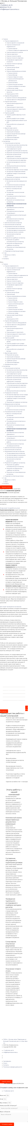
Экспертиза (6, 141)
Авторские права (13, 88)
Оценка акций (11, 69)
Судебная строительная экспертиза (17, 150)
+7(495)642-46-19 (6, 5)
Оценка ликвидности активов (16, 86)
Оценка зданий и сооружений (15, 43)
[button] (14, 262)
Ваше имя (3, 1095)
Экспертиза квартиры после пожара (17, 169)
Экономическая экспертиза (13, 224)
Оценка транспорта (10, 101)
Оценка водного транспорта (15, 107)
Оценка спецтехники (13, 111)
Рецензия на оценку (12, 130)
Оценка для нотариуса (13, 131)
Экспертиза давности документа (16, 230)
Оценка (5, 39)
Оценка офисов (12, 48)
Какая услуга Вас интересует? (8, 1105)
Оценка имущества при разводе (16, 133)
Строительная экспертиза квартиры (17, 158)
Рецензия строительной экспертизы (17, 152)
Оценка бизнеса (9, 65)
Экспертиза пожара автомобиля (16, 171)
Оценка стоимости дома (14, 56)
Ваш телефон (4, 1102)
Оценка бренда (12, 75)
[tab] (14, 508)
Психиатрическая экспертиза (13, 186)
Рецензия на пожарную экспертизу (17, 177)
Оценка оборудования (11, 96)
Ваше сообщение (5, 1111)
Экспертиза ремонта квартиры (17, 160)
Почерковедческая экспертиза (16, 228)
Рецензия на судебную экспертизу (15, 238)
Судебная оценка (12, 135)
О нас (4, 253)
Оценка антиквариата (13, 137)
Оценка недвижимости (11, 41)
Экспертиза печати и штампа (15, 232)
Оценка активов (12, 82)
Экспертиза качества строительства (17, 145)
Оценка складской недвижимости (18, 50)
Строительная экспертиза (12, 143)
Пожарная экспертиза (11, 167)
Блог (6, 256)
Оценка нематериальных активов (16, 71)
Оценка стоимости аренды (14, 63)
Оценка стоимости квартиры (15, 58)
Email (1, 1099)
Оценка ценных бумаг (13, 67)
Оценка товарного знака (15, 77)
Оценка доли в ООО (12, 94)
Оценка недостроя (12, 54)
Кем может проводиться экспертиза (10, 606)
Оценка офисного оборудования (16, 99)
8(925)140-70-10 (5, 7)
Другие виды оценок (11, 128)
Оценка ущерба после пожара (15, 118)
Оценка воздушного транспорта (16, 109)
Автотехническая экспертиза (13, 222)
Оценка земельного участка (15, 52)
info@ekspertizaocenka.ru (9, 9)
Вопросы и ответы (10, 255)
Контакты (6, 258)
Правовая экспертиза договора (14, 251)
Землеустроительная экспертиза (16, 166)
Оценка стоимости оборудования (16, 97)
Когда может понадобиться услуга (10, 508)
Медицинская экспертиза (12, 179)
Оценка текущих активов (15, 84)
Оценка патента (12, 73)
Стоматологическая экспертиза (16, 185)
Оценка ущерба (9, 113)
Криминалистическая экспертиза (14, 226)
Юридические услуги (11, 139)
